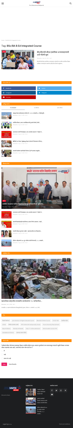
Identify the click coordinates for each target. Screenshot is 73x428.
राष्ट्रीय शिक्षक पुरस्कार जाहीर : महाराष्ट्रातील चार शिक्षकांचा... (27, 231)
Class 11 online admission (33, 328)
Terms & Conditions (64, 424)
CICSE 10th (56, 320)
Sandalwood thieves (8, 332)
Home (2, 40)
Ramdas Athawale (18, 328)
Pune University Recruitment (51, 324)
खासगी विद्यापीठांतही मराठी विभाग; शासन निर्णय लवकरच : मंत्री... (28, 221)
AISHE (4, 324)
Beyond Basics (6, 328)
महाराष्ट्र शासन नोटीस (21, 332)
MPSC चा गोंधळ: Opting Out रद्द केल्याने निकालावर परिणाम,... (28, 141)
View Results (12, 364)
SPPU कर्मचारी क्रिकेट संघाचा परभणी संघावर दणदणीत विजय (42, 400)
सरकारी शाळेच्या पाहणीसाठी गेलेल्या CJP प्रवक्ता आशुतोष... (27, 150)
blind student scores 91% (50, 328)
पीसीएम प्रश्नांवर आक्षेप (13, 324)
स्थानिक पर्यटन (64, 320)
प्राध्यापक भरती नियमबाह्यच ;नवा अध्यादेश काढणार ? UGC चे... (28, 132)
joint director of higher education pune (23, 320)
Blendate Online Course (43, 320)
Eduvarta (39, 58)
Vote (4, 364)
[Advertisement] (36, 17)
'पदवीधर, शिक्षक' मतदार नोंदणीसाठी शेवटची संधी (41, 392)
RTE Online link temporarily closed (30, 324)
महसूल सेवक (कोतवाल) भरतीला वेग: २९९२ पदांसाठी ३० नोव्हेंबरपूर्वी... (29, 113)
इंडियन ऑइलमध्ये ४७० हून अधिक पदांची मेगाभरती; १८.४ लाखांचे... (28, 240)
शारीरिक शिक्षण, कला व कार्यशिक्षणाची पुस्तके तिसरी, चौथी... (26, 122)
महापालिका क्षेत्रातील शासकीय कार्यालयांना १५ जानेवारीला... (21, 301)
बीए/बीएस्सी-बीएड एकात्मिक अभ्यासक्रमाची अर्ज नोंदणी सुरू (53, 53)
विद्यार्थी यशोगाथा (6, 320)
